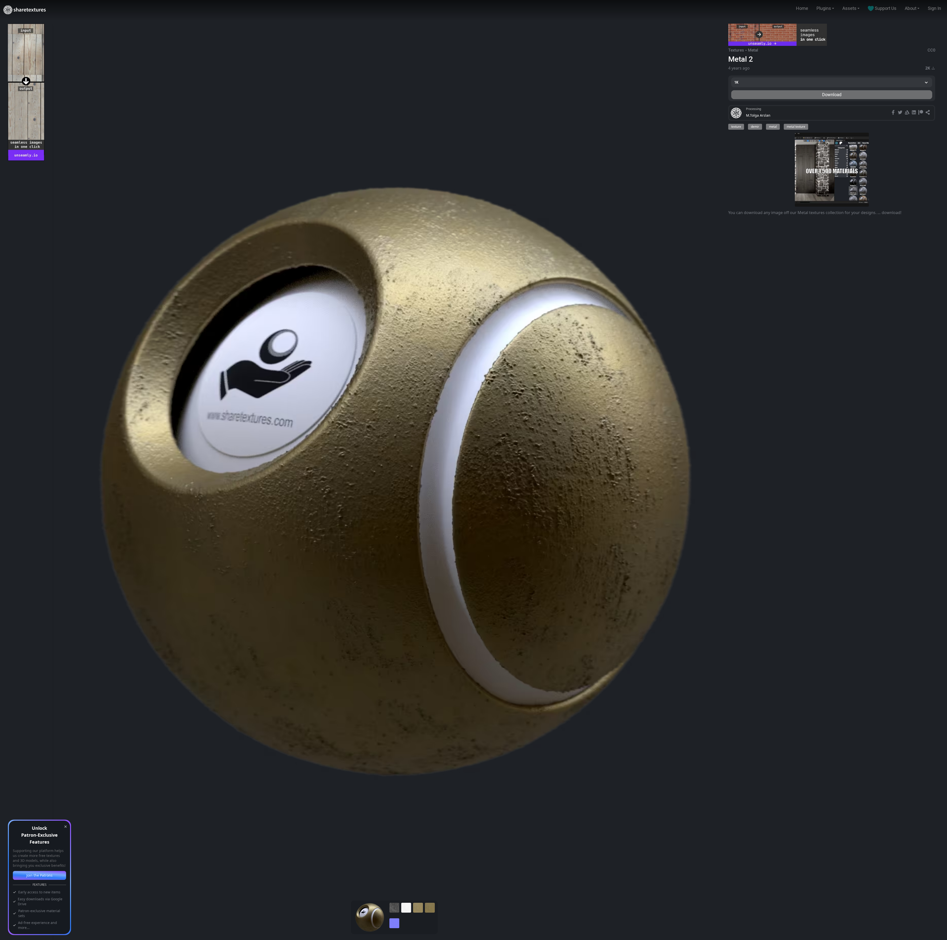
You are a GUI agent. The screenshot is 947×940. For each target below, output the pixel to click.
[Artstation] (908, 113)
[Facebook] (894, 113)
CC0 (931, 50)
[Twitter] (901, 113)
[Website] (928, 113)
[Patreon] (921, 113)
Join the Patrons (39, 875)
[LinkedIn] (914, 113)
